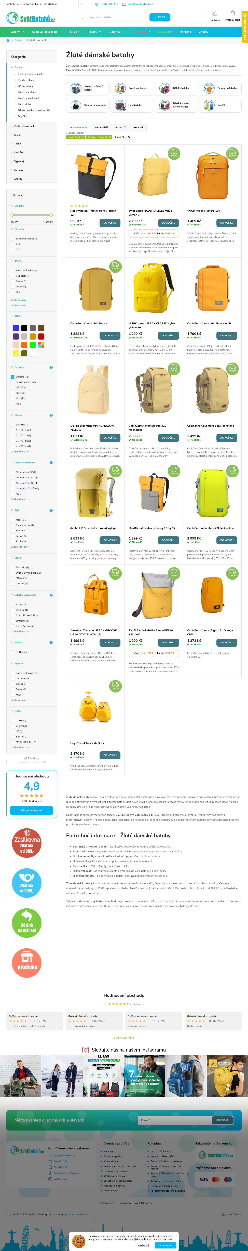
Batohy (18, 67)
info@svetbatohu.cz (64, 1155)
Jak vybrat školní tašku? (163, 1156)
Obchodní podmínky (114, 1176)
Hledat (160, 17)
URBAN (21, 726)
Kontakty (10, 4)
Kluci (20, 398)
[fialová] (16, 336)
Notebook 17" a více (27, 488)
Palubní (21, 541)
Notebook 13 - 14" (26, 477)
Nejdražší (120, 127)
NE (19, 493)
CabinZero (22, 275)
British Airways (24, 626)
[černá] (24, 328)
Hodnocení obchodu (124, 995)
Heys (20, 292)
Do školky (22, 567)
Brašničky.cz (125, 1203)
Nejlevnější (101, 127)
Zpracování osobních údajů (118, 1180)
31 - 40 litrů (23, 440)
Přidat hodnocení (31, 810)
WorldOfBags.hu (143, 1203)
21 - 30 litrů (23, 435)
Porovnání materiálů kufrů (164, 1186)
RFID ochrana (24, 652)
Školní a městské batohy (31, 74)
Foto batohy (24, 104)
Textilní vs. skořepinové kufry (166, 1181)
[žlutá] (16, 353)
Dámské (22, 376)
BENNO (21, 736)
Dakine (20, 281)
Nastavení (143, 1245)
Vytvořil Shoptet (234, 1214)
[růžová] (16, 345)
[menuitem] (17, 32)
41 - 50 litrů (23, 446)
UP (18, 731)
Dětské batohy (25, 86)
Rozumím (167, 1245)
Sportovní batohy (27, 80)
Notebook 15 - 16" (26, 483)
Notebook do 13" (25, 472)
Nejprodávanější (79, 127)
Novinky (18, 170)
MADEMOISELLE (25, 742)
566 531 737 (60, 1161)
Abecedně (137, 127)
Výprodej (19, 161)
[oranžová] (24, 345)
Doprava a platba (29, 4)
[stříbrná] (24, 336)
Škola (17, 135)
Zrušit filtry (33, 758)
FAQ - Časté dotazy (161, 1151)
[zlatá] (33, 336)
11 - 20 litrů (23, 430)
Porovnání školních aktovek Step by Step (169, 1175)
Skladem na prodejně (26, 238)
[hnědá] (41, 328)
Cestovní (21, 583)
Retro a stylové (24, 525)
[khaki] (24, 353)
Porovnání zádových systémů (166, 1161)
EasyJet (21, 604)
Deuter (20, 286)
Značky (18, 178)
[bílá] (33, 353)
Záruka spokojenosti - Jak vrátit (120, 1166)
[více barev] (41, 345)
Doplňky (22, 116)
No (18, 403)
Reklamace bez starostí (116, 1171)
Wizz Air (21, 610)
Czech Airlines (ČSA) (27, 615)
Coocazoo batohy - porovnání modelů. (166, 1167)
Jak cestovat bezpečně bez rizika (168, 1191)
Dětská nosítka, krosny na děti (34, 110)
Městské (21, 578)
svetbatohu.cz (61, 1179)
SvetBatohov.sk (107, 1203)
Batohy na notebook (28, 98)
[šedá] (33, 328)
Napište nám (110, 1190)
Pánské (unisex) (25, 382)
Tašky (17, 143)
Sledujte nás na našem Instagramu (129, 1050)
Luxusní (21, 536)
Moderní (21, 519)
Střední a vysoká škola (28, 572)
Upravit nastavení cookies (76, 1214)
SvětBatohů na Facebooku (68, 1173)
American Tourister (26, 270)
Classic (20, 720)
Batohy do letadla (27, 92)
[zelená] (33, 345)
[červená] (41, 336)
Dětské (20, 387)
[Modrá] (16, 328)
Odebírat (222, 1120)
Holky (21, 393)
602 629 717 (60, 1167)
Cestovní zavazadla (24, 126)
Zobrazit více (124, 1038)
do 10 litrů (22, 424)
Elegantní (22, 530)
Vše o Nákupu (50, 4)
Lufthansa (22, 620)
